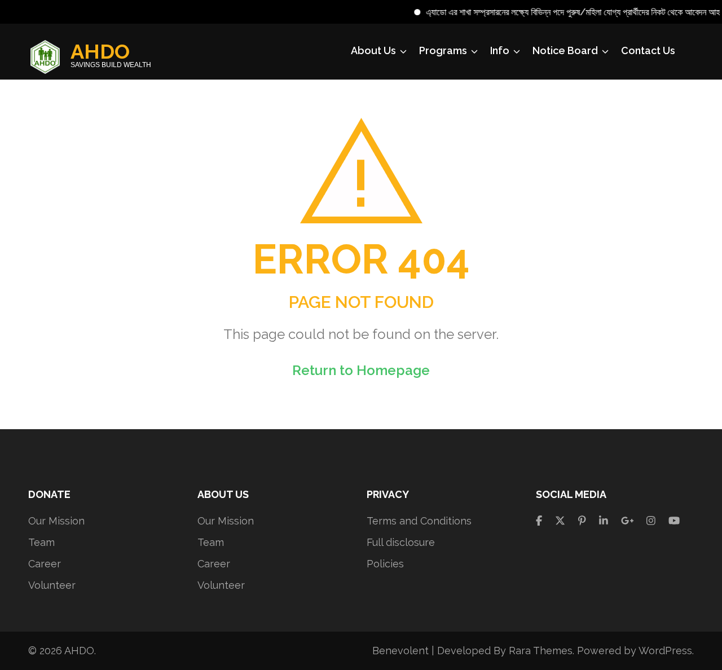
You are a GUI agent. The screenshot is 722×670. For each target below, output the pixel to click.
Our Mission (56, 521)
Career (44, 564)
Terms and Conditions (419, 521)
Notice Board (565, 50)
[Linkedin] (603, 521)
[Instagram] (650, 521)
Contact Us (648, 50)
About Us (373, 50)
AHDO (100, 51)
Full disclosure (401, 542)
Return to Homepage (361, 370)
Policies (385, 564)
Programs (443, 50)
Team (41, 542)
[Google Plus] (627, 521)
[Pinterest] (582, 521)
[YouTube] (674, 521)
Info (499, 50)
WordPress (665, 650)
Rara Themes (541, 650)
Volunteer (52, 585)
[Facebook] (539, 521)
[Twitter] (560, 521)
